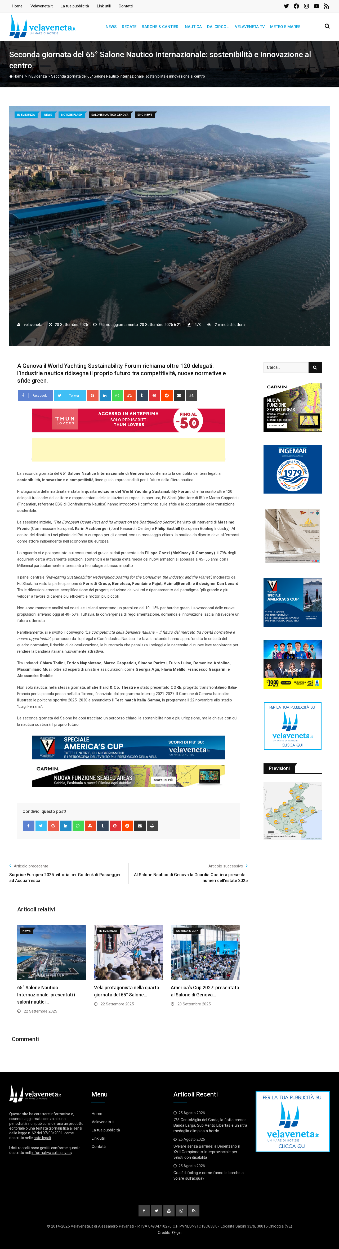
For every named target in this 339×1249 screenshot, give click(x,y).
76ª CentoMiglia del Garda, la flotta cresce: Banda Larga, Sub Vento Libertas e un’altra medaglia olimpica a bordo (210, 1125)
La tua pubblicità (75, 6)
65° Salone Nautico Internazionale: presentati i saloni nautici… (46, 995)
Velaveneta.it (41, 6)
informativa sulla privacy (52, 1152)
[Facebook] (28, 826)
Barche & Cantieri (161, 26)
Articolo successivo (225, 866)
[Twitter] (41, 826)
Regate (129, 26)
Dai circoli (218, 26)
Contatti (126, 6)
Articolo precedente (31, 866)
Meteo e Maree (285, 26)
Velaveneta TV (250, 26)
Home (17, 6)
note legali (42, 1138)
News (111, 26)
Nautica (193, 26)
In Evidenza (37, 76)
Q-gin (176, 1232)
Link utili (104, 6)
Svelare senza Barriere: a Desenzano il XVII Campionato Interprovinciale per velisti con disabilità (206, 1152)
